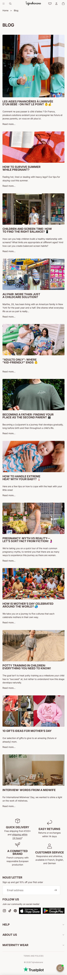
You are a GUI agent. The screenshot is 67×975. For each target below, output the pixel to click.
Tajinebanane (37, 962)
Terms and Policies (33, 956)
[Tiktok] (10, 911)
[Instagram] (4, 911)
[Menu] (3, 3)
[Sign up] (55, 890)
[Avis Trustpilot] (33, 969)
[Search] (10, 3)
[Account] (56, 3)
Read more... (8, 124)
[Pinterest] (15, 911)
